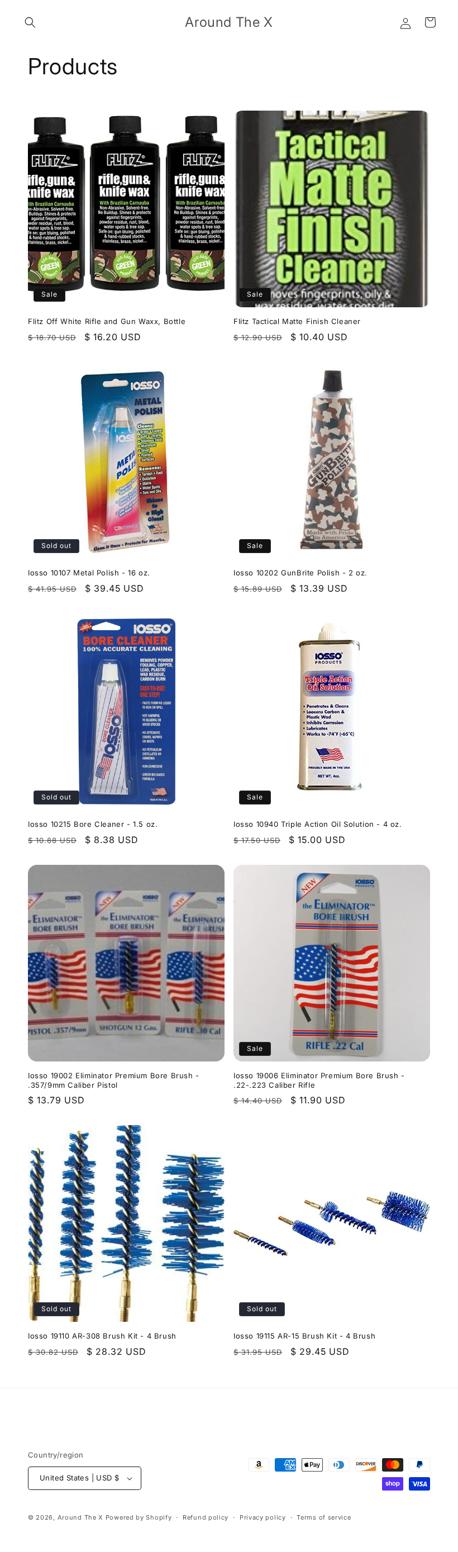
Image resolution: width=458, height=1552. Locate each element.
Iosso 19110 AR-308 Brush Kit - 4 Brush (102, 1335)
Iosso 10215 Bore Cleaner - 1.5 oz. (93, 824)
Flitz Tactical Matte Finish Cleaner (297, 321)
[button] (30, 22)
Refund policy (205, 1517)
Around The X (80, 1517)
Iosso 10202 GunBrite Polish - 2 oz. (300, 572)
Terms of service (324, 1517)
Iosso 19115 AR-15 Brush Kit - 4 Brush (304, 1335)
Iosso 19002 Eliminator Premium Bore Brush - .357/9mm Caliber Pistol (113, 1080)
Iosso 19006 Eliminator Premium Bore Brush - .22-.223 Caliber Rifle (319, 1080)
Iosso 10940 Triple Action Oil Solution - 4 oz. (317, 824)
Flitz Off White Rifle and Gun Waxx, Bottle (106, 321)
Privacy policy (263, 1517)
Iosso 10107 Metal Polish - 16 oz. (89, 572)
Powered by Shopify (139, 1517)
